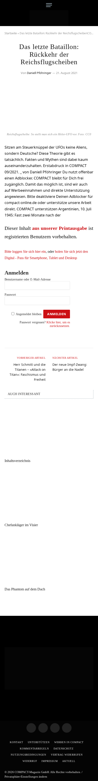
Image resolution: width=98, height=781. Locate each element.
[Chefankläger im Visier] (49, 494)
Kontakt (16, 742)
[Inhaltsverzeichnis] (49, 430)
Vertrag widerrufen (67, 754)
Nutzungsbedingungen (28, 754)
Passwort (10, 294)
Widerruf (30, 761)
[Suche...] (91, 5)
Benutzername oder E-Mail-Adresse (28, 279)
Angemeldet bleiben (28, 314)
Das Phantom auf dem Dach (25, 589)
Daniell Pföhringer (39, 73)
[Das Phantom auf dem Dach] (49, 558)
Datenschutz (64, 748)
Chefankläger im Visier (21, 525)
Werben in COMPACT (69, 742)
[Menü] (49, 5)
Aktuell (68, 761)
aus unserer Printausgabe (59, 228)
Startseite (11, 33)
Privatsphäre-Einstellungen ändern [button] (26, 776)
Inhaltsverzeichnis (17, 461)
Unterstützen (39, 742)
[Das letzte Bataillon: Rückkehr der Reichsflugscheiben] (49, 127)
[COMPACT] (49, 18)
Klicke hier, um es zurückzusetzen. (58, 324)
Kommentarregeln (34, 748)
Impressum (49, 761)
